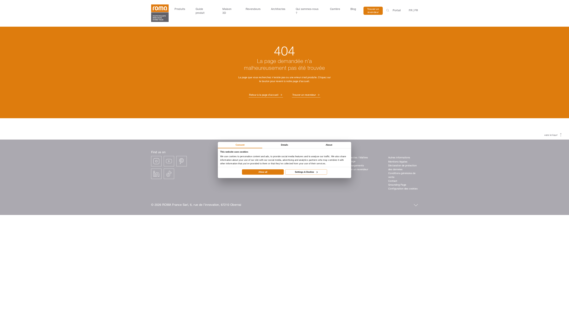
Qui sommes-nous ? (307, 11)
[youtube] (169, 161)
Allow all (262, 172)
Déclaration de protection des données (402, 168)
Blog (353, 9)
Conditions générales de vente (401, 175)
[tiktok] (169, 174)
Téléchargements (354, 166)
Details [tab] (284, 145)
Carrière (335, 9)
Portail (397, 10)
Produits (180, 9)
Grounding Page (397, 185)
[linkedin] (156, 174)
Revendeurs (253, 9)
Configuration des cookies (403, 189)
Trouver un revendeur (373, 11)
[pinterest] (181, 161)
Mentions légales (397, 162)
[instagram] (156, 161)
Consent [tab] (240, 145)
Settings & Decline (304, 172)
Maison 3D (226, 11)
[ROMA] (160, 13)
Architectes (278, 9)
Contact (392, 181)
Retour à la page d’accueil (263, 95)
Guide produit (200, 11)
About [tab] (329, 145)
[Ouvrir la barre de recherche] (387, 10)
